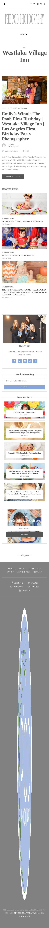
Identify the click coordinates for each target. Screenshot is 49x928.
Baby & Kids (24, 455)
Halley (12, 144)
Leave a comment (11, 151)
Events (24, 108)
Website (12, 569)
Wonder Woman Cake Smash (18, 256)
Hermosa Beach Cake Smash (24, 412)
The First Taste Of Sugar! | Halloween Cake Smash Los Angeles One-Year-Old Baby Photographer (24, 292)
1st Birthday (15, 108)
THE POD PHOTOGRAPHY (24, 913)
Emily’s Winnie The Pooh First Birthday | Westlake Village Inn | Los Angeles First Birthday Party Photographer (23, 126)
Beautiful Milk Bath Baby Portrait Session (24, 453)
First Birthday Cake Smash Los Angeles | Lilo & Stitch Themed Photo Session (24, 472)
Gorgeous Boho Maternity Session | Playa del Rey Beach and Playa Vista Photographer (25, 432)
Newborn (24, 496)
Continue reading (13, 176)
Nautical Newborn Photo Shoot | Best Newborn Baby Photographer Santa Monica (24, 493)
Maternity (24, 435)
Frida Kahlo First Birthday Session (22, 221)
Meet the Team (24, 572)
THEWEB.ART (24, 916)
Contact (38, 572)
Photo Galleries (26, 569)
